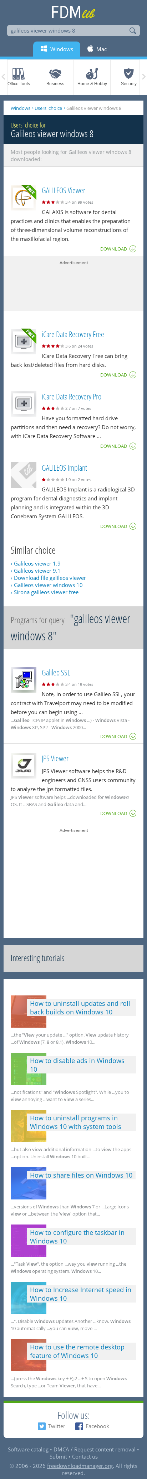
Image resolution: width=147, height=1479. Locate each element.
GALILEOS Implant (64, 467)
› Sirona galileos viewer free (44, 592)
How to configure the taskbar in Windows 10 (77, 1236)
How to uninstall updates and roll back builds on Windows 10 (80, 1007)
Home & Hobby (92, 83)
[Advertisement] (73, 284)
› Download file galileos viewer (48, 577)
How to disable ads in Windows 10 (77, 1064)
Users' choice (48, 108)
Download (113, 249)
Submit (58, 1456)
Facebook (97, 1426)
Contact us (85, 1456)
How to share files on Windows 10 (81, 1175)
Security (129, 83)
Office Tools (18, 83)
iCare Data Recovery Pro (71, 396)
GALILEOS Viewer (63, 190)
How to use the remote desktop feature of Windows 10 (77, 1351)
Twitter (56, 1426)
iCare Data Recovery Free (73, 334)
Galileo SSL (56, 672)
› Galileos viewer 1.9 (36, 563)
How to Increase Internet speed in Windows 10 (80, 1294)
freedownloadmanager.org (80, 1465)
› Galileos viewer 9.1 (36, 570)
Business (55, 83)
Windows (20, 108)
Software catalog (28, 1449)
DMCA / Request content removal (95, 1449)
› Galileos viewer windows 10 (47, 584)
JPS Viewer (55, 758)
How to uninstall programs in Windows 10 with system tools (75, 1122)
